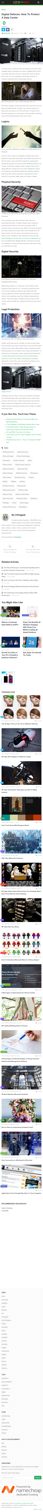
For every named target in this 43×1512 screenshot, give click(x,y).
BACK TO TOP (37, 1509)
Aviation (5, 1300)
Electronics (6, 1320)
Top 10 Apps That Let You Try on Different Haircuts (20, 724)
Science (5, 1430)
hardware (34, 473)
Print (4, 1358)
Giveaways (6, 1389)
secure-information (22, 494)
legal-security (20, 477)
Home (4, 1392)
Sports (4, 1457)
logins (31, 477)
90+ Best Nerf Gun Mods (10, 927)
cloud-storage (8, 456)
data (30, 460)
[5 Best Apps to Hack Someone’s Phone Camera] (21, 976)
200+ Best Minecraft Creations (12, 858)
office (6, 481)
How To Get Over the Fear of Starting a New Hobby (21, 580)
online (23, 481)
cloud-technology (24, 456)
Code (3, 1419)
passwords (21, 486)
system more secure (32, 166)
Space (4, 1433)
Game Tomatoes (7, 1208)
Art (3, 1443)
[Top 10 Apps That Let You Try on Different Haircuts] (21, 707)
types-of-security (10, 507)
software (34, 498)
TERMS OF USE (17, 1507)
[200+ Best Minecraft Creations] (21, 841)
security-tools (8, 498)
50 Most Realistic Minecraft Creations (15, 1094)
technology (24, 503)
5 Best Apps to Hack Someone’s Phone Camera (18, 993)
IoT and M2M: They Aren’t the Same (18, 432)
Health (4, 1341)
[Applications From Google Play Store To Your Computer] (21, 1176)
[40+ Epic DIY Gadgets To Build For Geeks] (21, 740)
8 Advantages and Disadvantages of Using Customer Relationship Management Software (20, 1060)
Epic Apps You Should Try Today (32, 653)
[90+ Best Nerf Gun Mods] (21, 910)
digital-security (22, 473)
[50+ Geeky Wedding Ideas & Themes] (21, 1009)
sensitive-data (22, 498)
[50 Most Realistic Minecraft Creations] (21, 1077)
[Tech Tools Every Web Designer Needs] (21, 808)
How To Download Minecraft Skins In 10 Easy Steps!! (20, 960)
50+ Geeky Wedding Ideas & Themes (15, 1026)
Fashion (5, 1327)
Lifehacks (5, 1351)
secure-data (8, 494)
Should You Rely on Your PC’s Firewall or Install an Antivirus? (10, 655)
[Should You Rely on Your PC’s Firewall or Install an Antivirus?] (11, 642)
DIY (3, 1313)
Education (5, 1423)
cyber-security (19, 460)
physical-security (9, 490)
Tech (4, 10)
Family (4, 1324)
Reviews (5, 1399)
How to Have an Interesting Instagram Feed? (17, 1127)
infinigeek (6, 33)
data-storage (8, 473)
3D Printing (6, 1416)
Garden (4, 1337)
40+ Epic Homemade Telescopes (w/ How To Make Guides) (19, 791)
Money (4, 1354)
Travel (4, 1365)
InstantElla (5, 1211)
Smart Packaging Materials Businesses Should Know (21, 586)
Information (7, 477)
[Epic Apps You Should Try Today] (32, 642)
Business (5, 1378)
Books (4, 1447)
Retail (4, 1361)
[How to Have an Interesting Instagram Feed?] (21, 1110)
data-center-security (23, 464)
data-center (8, 464)
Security (5, 1402)
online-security (9, 486)
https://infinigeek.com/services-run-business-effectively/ (20, 238)
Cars (3, 1307)
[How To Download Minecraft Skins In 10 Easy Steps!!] (21, 943)
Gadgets (5, 1385)
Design (4, 1310)
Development (7, 1382)
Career (4, 1303)
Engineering (6, 1426)
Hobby (4, 1348)
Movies (4, 1450)
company (7, 460)
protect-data (23, 490)
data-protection (9, 469)
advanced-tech (9, 452)
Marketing (6, 1395)
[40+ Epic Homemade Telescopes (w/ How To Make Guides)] (21, 773)
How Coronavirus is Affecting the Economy (17, 1160)
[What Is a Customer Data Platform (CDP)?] (11, 611)
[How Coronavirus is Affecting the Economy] (21, 1143)
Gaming (4, 1334)
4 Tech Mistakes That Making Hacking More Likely (22, 424)
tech (14, 503)
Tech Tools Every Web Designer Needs (15, 825)
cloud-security (23, 452)
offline (14, 481)
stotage (6, 503)
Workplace (23, 507)
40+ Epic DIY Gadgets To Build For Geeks (16, 757)
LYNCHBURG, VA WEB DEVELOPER (23, 1503)
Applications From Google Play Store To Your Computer (21, 1193)
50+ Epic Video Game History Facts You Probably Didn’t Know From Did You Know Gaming (21, 892)
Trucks (4, 1368)
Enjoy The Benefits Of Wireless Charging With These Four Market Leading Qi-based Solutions (31, 627)
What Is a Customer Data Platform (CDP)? (10, 623)
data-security (22, 469)
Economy (5, 1317)
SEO (3, 1406)
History (5, 1344)
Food (3, 1330)
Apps (3, 1296)
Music (4, 1453)
